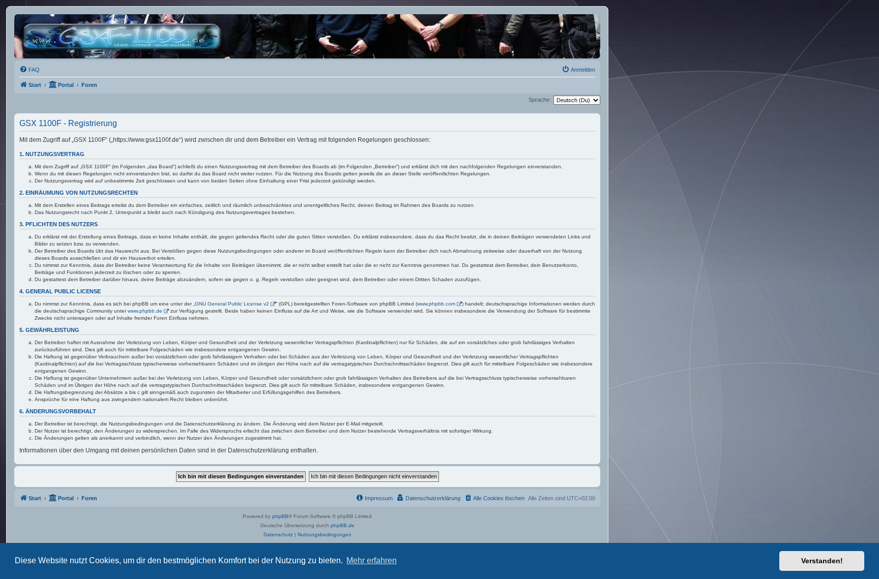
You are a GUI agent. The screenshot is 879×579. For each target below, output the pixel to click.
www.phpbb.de (145, 311)
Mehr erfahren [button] (371, 560)
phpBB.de (343, 525)
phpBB (280, 516)
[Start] (124, 36)
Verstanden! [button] (822, 561)
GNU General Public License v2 (232, 304)
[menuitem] (29, 70)
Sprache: (540, 100)
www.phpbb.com (436, 304)
